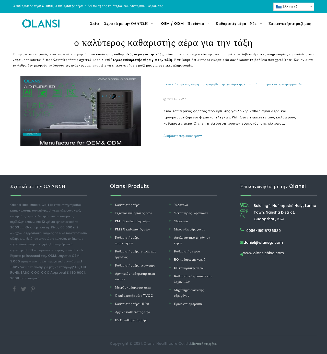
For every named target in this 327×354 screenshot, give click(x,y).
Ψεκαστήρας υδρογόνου (191, 213)
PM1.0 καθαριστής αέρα (132, 221)
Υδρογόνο (181, 204)
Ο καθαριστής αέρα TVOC (134, 295)
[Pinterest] (33, 289)
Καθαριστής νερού (187, 251)
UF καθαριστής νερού (189, 268)
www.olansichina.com (263, 253)
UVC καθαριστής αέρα (131, 320)
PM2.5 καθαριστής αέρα (132, 229)
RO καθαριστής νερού (189, 259)
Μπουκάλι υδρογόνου (189, 229)
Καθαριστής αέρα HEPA (132, 303)
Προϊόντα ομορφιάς (188, 303)
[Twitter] (24, 289)
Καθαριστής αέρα (127, 204)
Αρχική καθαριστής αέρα (132, 311)
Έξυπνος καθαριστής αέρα (133, 213)
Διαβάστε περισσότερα (181, 136)
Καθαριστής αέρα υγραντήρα (135, 265)
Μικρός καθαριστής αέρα (133, 287)
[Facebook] (14, 289)
